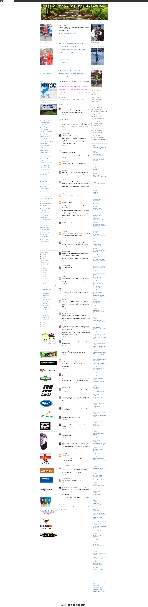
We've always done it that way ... (99, 398)
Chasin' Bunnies (96, 342)
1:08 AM (64, 482)
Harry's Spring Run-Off (45, 185)
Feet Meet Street (96, 286)
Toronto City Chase (44, 140)
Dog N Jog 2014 (96, 388)
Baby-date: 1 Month (96, 440)
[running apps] (43, 69)
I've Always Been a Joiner (98, 259)
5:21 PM (64, 336)
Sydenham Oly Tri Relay (45, 136)
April (44, 276)
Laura (63, 358)
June (44, 272)
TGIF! (44, 313)
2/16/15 (94, 338)
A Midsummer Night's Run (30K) (47, 131)
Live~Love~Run (96, 358)
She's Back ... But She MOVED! (99, 545)
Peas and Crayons (96, 212)
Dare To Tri (95, 464)
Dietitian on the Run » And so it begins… (99, 181)
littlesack (64, 170)
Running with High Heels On (99, 346)
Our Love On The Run (97, 449)
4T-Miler (42, 160)
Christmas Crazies (96, 527)
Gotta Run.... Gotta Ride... (98, 316)
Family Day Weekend (97, 278)
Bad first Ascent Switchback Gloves (99, 235)
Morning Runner (96, 406)
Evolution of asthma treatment (98, 532)
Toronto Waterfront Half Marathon (47, 248)
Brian (63, 406)
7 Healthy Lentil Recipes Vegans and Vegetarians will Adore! (99, 214)
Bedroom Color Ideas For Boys (98, 421)
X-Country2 (64, 432)
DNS (43, 291)
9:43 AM (64, 248)
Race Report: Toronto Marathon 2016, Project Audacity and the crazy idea (100, 267)
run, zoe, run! (95, 424)
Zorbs (63, 193)
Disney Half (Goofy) (44, 192)
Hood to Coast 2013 (96, 425)
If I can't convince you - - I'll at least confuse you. (99, 326)
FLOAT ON (95, 192)
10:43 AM (64, 411)
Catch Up (94, 430)
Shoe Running (65, 287)
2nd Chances (95, 574)
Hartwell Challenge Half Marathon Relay (71, 43)
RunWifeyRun (96, 544)
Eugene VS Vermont (96, 302)
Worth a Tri (95, 567)
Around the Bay (43, 186)
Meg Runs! (95, 484)
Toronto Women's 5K (44, 201)
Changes (94, 373)
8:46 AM (64, 228)
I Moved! (94, 518)
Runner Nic (95, 576)
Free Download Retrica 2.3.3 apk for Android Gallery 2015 (99, 348)
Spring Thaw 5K (43, 147)
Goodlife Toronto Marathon (46, 162)
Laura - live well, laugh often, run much (99, 434)
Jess (63, 299)
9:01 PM (64, 176)
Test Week (94, 416)
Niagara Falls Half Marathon (46, 198)
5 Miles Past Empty (97, 203)
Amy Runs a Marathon (97, 428)
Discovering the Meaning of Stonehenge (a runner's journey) (99, 469)
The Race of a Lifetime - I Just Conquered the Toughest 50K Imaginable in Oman (98, 199)
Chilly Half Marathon (44, 152)
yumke (63, 324)
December (45, 260)
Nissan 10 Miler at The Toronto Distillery (70, 67)
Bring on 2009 (46, 319)
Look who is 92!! (96, 500)
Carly (63, 149)
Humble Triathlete (97, 563)
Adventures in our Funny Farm (99, 333)
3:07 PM (64, 320)
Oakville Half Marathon (45, 122)
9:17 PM (64, 474)
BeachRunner (65, 251)
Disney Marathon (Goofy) (45, 190)
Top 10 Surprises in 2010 (97, 564)
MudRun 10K (65, 56)
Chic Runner (95, 163)
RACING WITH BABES (98, 397)
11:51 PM (64, 391)
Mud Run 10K (43, 210)
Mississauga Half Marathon (45, 215)
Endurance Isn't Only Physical (99, 591)
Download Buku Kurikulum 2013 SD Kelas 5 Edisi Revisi (100, 360)
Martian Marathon (44, 148)
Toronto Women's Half (44, 212)
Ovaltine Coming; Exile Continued (99, 287)
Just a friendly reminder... (97, 504)
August (44, 268)
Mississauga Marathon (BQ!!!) (46, 141)
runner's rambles (96, 175)
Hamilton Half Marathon (45, 229)
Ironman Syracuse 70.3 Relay (46, 126)
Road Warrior (65, 339)
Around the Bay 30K (44, 150)
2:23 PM (64, 462)
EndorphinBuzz (96, 539)
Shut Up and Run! (96, 196)
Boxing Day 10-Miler (44, 158)
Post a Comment (62, 504)
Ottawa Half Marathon (44, 214)
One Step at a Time (97, 535)
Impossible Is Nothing (97, 402)
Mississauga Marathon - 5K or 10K (69, 46)
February (45, 280)
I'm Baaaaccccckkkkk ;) (97, 536)
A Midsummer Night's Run (45, 169)
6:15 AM (64, 197)
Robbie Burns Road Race (70, 33)
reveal (85, 28)
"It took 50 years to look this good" (99, 343)
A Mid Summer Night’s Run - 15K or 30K (72, 70)
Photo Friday (45, 303)
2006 (43, 326)
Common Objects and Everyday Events (99, 582)
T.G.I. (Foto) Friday (46, 293)
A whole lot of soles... (97, 265)
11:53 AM (64, 501)
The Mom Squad (96, 510)
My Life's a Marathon (97, 244)
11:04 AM (64, 450)
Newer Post (61, 506)
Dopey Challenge (96, 231)
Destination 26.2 (96, 439)
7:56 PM (64, 354)
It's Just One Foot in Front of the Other (100, 352)
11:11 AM (64, 419)
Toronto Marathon (67, 76)
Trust (94, 317)
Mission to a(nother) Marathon (74, 6)
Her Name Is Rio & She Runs (99, 391)
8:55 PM (64, 167)
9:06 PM (64, 384)
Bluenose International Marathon (69, 49)
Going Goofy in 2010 (47, 307)
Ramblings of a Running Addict (99, 553)
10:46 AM (64, 272)
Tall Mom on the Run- (97, 578)
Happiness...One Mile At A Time (99, 415)
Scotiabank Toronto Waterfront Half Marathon (74, 73)
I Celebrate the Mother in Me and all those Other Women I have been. (99, 322)
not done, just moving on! (97, 476)
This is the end (95, 407)
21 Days (94, 377)
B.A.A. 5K (42, 221)
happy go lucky (96, 585)
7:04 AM (64, 402)
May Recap (95, 435)
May (44, 274)
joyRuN (63, 415)
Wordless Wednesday (97, 491)
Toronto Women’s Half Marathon (69, 52)
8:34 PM (64, 129)
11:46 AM (64, 283)
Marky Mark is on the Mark (99, 250)
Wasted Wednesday (47, 305)
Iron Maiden (95, 554)
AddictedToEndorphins (67, 465)
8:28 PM (64, 114)
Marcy (63, 453)
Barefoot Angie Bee (97, 320)
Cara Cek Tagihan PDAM (97, 292)
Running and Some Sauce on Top (100, 521)
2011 (43, 254)
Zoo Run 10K (43, 124)
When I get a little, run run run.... (100, 337)
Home (74, 506)
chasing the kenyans (97, 208)
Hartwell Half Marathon (45, 219)
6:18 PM (64, 345)
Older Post (88, 506)
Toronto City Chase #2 (45, 171)
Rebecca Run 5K (43, 134)
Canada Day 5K (43, 138)
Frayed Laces (71, 81)
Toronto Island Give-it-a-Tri (45, 129)
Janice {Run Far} (65, 265)
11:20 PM (64, 190)
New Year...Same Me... (97, 205)
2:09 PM (64, 428)
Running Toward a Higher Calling (98, 458)
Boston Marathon (96, 307)
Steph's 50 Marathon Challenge (99, 443)
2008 (43, 322)
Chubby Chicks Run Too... (98, 368)
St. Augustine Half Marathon (98, 209)
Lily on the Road (65, 220)
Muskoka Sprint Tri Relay (45, 172)
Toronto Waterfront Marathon (46, 120)
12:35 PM (64, 296)
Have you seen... (46, 315)
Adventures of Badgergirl (98, 295)
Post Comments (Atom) (69, 509)
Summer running (96, 256)
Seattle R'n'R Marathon (45, 176)
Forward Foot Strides (97, 291)
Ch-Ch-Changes (96, 193)
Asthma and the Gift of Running (99, 530)
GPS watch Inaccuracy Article (98, 523)
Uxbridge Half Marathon (45, 145)
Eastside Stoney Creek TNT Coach (99, 382)
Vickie (63, 311)
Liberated (45, 311)
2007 (43, 324)
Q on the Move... (96, 572)
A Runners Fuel (96, 254)
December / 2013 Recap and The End (99, 412)
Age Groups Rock (96, 301)
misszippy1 (95, 169)
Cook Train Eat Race (97, 589)
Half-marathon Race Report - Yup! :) (99, 364)
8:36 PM (64, 145)
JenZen (63, 485)
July (44, 270)
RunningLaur (65, 478)
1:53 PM (64, 308)
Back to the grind (46, 317)
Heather (63, 240)
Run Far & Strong (96, 494)
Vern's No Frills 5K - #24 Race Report (100, 550)
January (44, 282)
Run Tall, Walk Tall (97, 234)
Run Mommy (65, 395)
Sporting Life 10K (44, 143)
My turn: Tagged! (46, 309)
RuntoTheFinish (96, 310)
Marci (63, 179)
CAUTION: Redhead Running (99, 411)
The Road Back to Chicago (98, 479)
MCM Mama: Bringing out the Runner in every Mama (99, 148)
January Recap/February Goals (98, 283)
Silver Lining (45, 283)
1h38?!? (94, 541)
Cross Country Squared (98, 453)
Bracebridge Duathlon (44, 133)
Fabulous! (45, 297)
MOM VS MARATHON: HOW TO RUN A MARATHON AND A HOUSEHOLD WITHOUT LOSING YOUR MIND (100, 515)
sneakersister (95, 372)
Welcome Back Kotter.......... (98, 384)
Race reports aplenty (96, 454)
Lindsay (63, 441)
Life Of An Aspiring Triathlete (99, 569)
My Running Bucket (97, 420)
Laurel (63, 372)
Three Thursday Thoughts (97, 465)
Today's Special (46, 295)
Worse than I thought (47, 289)
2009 (43, 258)
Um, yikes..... (95, 495)
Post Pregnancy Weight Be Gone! (100, 526)
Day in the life (95, 189)
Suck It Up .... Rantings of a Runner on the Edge (98, 271)
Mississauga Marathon (44, 179)
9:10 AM (64, 237)
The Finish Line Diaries (98, 587)
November (45, 262)
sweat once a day (96, 218)
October (44, 264)
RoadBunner (95, 230)
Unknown (64, 117)
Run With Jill (95, 305)
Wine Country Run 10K (45, 208)
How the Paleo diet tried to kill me (99, 334)
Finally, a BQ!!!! (96, 450)
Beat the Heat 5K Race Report (98, 378)
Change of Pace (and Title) (97, 369)
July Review (95, 481)
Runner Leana (65, 387)
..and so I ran (95, 557)
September (45, 266)
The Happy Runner (97, 238)
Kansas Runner (96, 387)
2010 (43, 256)
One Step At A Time (97, 277)
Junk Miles (95, 282)
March (44, 278)
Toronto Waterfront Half (45, 164)
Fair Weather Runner (97, 475)
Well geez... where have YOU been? (99, 460)
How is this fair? (46, 301)
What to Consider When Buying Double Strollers (98, 393)
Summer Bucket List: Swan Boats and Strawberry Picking (100, 226)
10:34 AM (64, 262)
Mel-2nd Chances (65, 107)
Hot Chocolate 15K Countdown (98, 403)
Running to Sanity (96, 490)
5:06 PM (64, 437)
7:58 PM (64, 368)
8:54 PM (64, 157)
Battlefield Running (97, 154)
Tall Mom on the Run (97, 188)
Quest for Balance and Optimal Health (99, 508)
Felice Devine (65, 133)
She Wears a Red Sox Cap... (98, 224)
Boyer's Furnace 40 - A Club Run (99, 354)
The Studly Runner (97, 580)
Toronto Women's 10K (44, 167)
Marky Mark (64, 422)
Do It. (94, 548)
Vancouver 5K (95, 251)
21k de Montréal (43, 183)
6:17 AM (64, 217)
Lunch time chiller (46, 299)
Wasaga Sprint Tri (43, 127)
